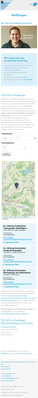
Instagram (12, 386)
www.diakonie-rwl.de (7, 381)
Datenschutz (7, 389)
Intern (12, 389)
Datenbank (4, 353)
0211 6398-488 (27, 79)
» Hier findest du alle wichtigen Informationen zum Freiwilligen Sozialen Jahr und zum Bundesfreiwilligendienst (19, 298)
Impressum (20, 386)
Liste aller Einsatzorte (25, 353)
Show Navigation (2, 2)
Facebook (4, 386)
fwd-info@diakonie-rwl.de (10, 378)
